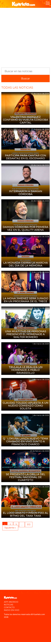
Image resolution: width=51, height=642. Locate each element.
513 (28, 524)
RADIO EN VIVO (11, 610)
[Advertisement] (25, 36)
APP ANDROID (11, 602)
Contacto (9, 607)
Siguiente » (10, 527)
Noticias (8, 605)
